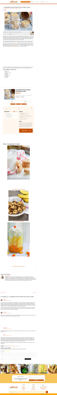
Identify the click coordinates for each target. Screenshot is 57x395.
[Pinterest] (5, 9)
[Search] (47, 392)
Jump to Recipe (7, 34)
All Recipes (32, 1)
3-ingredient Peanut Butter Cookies (18, 189)
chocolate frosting (14, 45)
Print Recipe (13, 34)
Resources (42, 1)
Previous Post (2, 292)
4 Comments (6, 8)
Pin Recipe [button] (22, 96)
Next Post (35, 292)
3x (16, 111)
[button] (16, 93)
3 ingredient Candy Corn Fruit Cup (18, 266)
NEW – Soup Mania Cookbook (25, 1)
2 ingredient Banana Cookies (18, 221)
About (37, 1)
